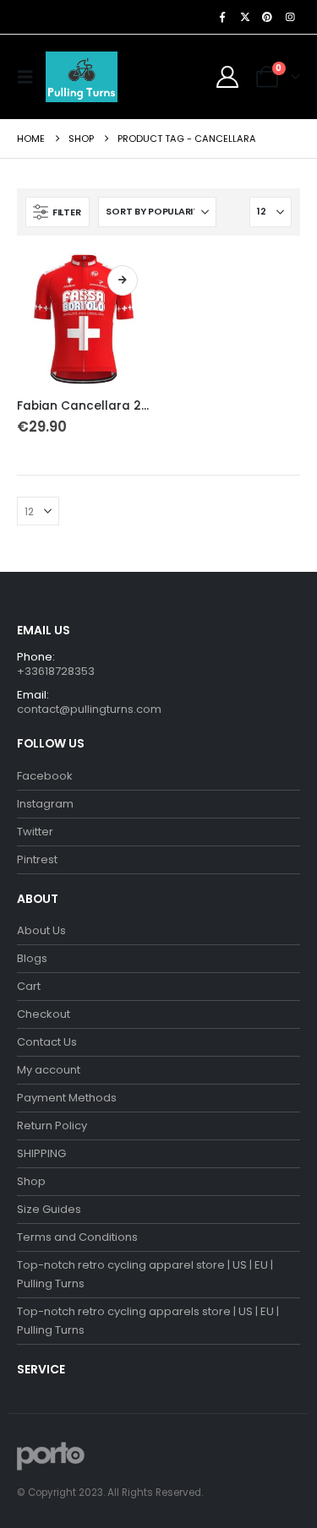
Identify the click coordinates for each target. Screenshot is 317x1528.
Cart (29, 986)
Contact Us (47, 1042)
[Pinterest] (267, 17)
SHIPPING (41, 1153)
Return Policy (52, 1125)
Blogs (32, 958)
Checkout (43, 1014)
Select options (122, 280)
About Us (41, 930)
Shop (31, 1181)
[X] (245, 17)
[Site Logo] (82, 77)
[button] (29, 77)
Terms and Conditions (77, 1237)
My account (48, 1070)
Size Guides (49, 1209)
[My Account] (228, 77)
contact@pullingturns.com (89, 709)
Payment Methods (67, 1098)
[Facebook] (222, 17)
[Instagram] (290, 17)
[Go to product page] (83, 319)
